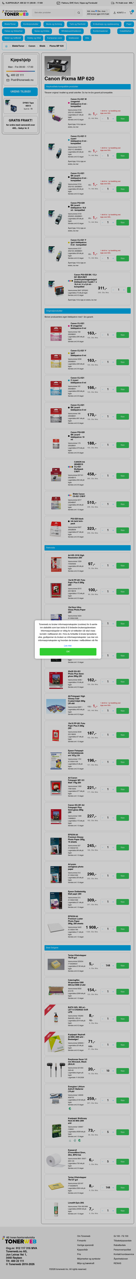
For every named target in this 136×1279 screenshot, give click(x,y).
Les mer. (68, 646)
